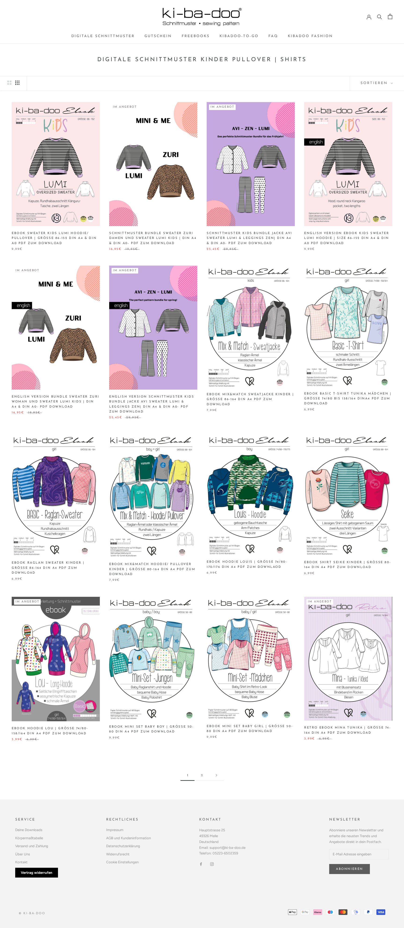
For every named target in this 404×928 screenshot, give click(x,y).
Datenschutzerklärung (123, 846)
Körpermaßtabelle (29, 838)
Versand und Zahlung (31, 846)
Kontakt (21, 862)
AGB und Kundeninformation (128, 838)
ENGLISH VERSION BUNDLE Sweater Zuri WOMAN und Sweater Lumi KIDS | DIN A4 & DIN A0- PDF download (55, 401)
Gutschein (158, 36)
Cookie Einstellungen (122, 862)
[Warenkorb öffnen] (390, 16)
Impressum (114, 830)
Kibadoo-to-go (239, 36)
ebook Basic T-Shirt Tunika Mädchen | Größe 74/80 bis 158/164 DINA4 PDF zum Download (348, 398)
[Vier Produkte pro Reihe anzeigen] (17, 83)
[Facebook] (201, 864)
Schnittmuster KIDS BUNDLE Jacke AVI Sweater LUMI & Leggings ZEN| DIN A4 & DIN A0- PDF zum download (249, 238)
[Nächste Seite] (216, 775)
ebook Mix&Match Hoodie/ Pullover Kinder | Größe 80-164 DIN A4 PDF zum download (152, 569)
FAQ (273, 36)
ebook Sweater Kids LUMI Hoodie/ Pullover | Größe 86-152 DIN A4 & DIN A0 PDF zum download (54, 238)
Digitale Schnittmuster (103, 36)
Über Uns (22, 854)
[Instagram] (212, 864)
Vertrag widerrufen (36, 873)
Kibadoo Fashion (310, 36)
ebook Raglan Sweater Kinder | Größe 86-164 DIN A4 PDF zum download (48, 567)
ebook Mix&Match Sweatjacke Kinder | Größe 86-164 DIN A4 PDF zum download (250, 399)
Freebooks (196, 36)
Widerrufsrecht (118, 854)
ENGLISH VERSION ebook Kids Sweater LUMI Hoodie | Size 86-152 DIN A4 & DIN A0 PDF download (346, 238)
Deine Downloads (28, 830)
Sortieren (375, 83)
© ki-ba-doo (32, 913)
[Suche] (379, 16)
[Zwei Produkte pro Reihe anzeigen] (9, 83)
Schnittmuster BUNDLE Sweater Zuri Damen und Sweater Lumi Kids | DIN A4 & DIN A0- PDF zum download (153, 238)
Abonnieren (349, 869)
